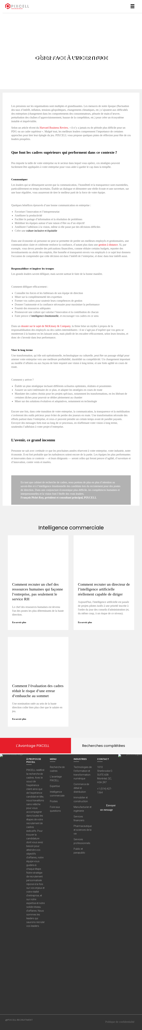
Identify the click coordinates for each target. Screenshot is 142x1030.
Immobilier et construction (81, 799)
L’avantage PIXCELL (56, 778)
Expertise (55, 786)
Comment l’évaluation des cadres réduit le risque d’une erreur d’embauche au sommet (38, 691)
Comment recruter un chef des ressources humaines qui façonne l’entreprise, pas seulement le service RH (37, 591)
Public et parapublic (79, 850)
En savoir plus (19, 622)
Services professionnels (82, 841)
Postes (54, 801)
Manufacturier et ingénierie (82, 809)
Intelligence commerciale (57, 793)
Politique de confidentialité (119, 1021)
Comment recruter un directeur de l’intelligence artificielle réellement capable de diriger (104, 589)
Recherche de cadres (57, 769)
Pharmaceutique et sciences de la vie (83, 830)
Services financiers (79, 818)
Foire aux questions (55, 809)
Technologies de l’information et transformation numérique (83, 773)
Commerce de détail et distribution (81, 788)
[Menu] (132, 6)
